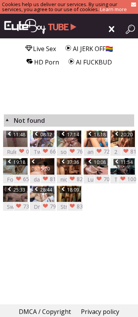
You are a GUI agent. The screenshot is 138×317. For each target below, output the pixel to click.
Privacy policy (100, 312)
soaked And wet (74, 152)
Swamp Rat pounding (20, 207)
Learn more (113, 9)
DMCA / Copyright (45, 312)
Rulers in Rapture (20, 152)
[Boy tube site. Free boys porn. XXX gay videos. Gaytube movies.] (38, 26)
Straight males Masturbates (75, 207)
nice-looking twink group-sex (74, 179)
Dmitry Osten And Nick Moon (47, 207)
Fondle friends (20, 179)
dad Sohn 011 (47, 179)
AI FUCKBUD (93, 62)
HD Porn (46, 62)
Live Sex (43, 49)
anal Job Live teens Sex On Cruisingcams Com (101, 152)
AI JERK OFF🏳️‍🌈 (92, 49)
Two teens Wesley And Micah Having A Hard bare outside (47, 152)
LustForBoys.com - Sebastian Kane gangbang (101, 179)
